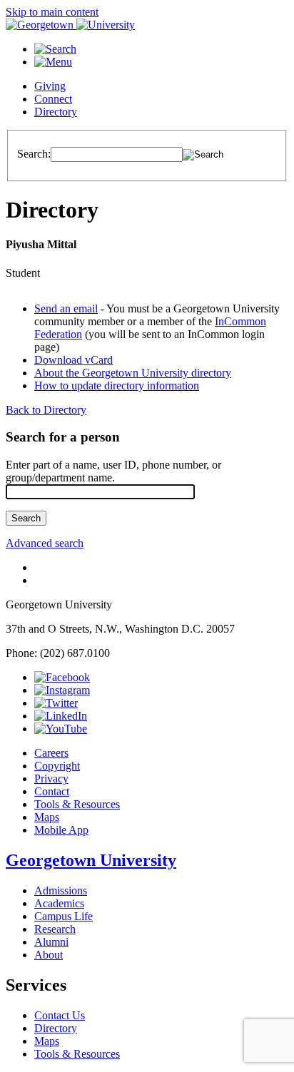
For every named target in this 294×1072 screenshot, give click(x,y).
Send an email (66, 308)
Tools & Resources (77, 804)
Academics (59, 903)
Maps (46, 817)
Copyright (57, 766)
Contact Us (59, 1015)
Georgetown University (91, 860)
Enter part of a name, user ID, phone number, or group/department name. (113, 471)
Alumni (51, 942)
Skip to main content (52, 12)
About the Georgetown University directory (132, 373)
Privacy (51, 778)
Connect (53, 99)
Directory (55, 112)
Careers (51, 753)
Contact (51, 791)
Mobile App (61, 830)
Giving (50, 86)
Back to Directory (46, 410)
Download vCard (73, 360)
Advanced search (44, 543)
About (48, 955)
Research (55, 929)
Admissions (60, 890)
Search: (34, 154)
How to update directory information (116, 385)
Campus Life (63, 916)
